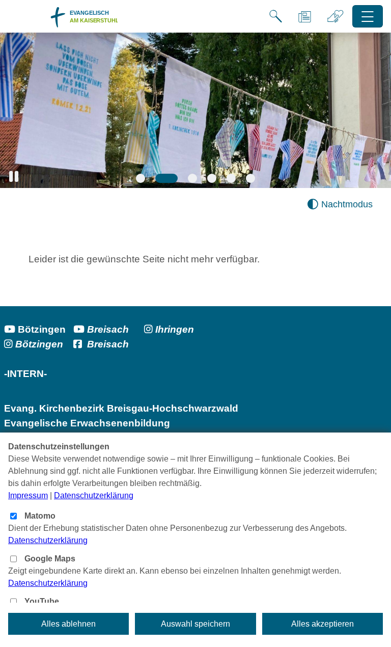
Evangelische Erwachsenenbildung (87, 423)
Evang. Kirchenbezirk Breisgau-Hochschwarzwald (121, 408)
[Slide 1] (140, 178)
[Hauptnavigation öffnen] (367, 16)
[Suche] (276, 16)
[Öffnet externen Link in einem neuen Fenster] (149, 329)
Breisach (108, 329)
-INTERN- (28, 373)
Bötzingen (42, 329)
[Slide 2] (166, 178)
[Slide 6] (250, 178)
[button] (13, 176)
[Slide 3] (192, 178)
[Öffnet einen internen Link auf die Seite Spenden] (335, 16)
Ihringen (174, 329)
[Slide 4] (211, 178)
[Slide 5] (231, 178)
